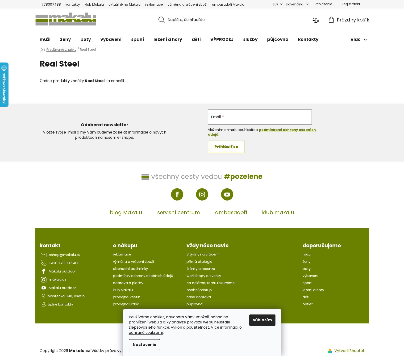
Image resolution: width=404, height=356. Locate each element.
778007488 (51, 4)
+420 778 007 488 (64, 263)
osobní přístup (199, 290)
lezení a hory (313, 290)
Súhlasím (262, 320)
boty (307, 268)
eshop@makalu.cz (64, 254)
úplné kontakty (60, 304)
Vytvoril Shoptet (349, 350)
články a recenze (201, 268)
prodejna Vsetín (126, 297)
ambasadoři (231, 212)
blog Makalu (126, 212)
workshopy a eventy (204, 275)
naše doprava (199, 297)
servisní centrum (178, 212)
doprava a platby (128, 283)
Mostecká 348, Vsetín (66, 296)
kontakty (73, 4)
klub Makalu (94, 4)
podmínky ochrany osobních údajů (143, 275)
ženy (306, 261)
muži (307, 254)
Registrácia (351, 4)
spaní (307, 283)
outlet (308, 304)
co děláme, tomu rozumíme (211, 283)
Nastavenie (144, 344)
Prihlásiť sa (226, 146)
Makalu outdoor (62, 271)
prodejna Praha (126, 304)
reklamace (154, 4)
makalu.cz (57, 279)
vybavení (310, 275)
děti (306, 297)
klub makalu (278, 212)
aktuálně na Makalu (124, 4)
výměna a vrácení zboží (187, 4)
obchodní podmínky (130, 268)
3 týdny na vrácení (202, 254)
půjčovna (195, 304)
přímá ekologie (199, 261)
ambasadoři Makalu (228, 4)
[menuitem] (45, 39)
